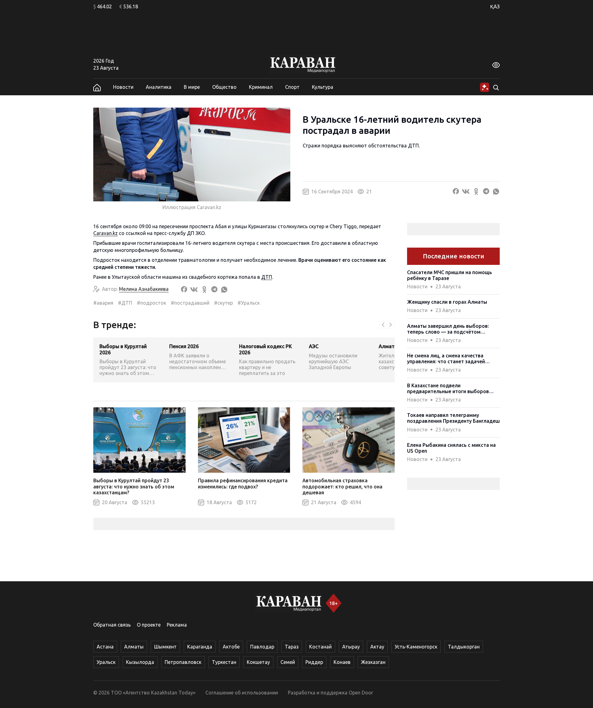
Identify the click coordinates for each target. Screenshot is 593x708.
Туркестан (224, 662)
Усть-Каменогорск (416, 646)
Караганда (199, 646)
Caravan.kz (105, 233)
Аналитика (158, 87)
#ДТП (125, 303)
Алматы (134, 646)
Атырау (351, 646)
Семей (287, 662)
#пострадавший (190, 303)
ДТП (266, 277)
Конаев (342, 662)
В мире (192, 87)
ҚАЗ (495, 6)
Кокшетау (258, 662)
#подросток (151, 303)
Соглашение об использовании (241, 692)
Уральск (106, 662)
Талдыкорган (464, 646)
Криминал (261, 87)
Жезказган (373, 662)
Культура (322, 87)
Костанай (320, 646)
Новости (123, 87)
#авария (103, 303)
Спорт (292, 87)
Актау (377, 646)
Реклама (177, 625)
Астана (105, 646)
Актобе (231, 646)
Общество (224, 87)
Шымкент (165, 646)
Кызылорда (140, 662)
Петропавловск (183, 662)
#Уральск (249, 303)
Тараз (292, 646)
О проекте (149, 625)
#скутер (223, 303)
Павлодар (262, 646)
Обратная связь (112, 625)
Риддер (314, 662)
